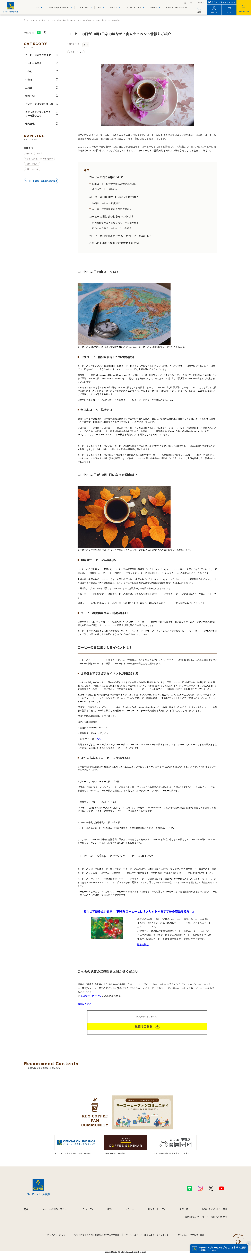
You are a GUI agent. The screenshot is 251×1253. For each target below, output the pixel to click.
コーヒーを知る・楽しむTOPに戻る (41, 181)
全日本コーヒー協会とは (105, 189)
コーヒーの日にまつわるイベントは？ (111, 216)
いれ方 (28, 79)
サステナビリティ (133, 7)
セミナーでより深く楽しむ (39, 104)
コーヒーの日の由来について (106, 177)
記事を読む (143, 944)
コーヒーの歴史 (33, 63)
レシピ (28, 71)
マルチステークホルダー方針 (191, 1234)
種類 (38, 153)
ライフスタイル (32, 158)
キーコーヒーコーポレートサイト (24, 20)
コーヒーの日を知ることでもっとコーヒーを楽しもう (120, 236)
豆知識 (28, 87)
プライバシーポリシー (57, 1234)
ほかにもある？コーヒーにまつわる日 (112, 228)
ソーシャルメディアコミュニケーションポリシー (148, 1234)
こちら (97, 738)
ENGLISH (200, 3)
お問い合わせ (244, 11)
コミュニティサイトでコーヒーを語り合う (39, 113)
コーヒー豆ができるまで (38, 55)
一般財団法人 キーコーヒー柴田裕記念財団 (204, 1217)
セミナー (114, 7)
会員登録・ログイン (90, 996)
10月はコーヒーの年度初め (106, 203)
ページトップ (238, 1240)
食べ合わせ (48, 158)
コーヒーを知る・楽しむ (58, 7)
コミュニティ (83, 7)
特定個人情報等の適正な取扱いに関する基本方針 (96, 1234)
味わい (29, 153)
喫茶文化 (30, 123)
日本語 (190, 3)
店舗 (99, 7)
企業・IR (153, 7)
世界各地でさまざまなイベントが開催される (115, 223)
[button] (219, 1248)
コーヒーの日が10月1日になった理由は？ (113, 197)
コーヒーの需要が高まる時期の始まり (112, 208)
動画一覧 (30, 95)
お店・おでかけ (32, 164)
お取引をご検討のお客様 (176, 7)
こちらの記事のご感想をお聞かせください (114, 243)
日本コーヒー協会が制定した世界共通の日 (114, 183)
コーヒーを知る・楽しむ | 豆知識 (61, 20)
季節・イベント (32, 169)
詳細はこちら (85, 1004)
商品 (37, 7)
